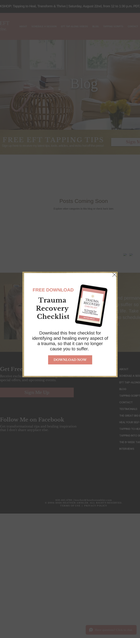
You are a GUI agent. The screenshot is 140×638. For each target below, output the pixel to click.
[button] (114, 275)
